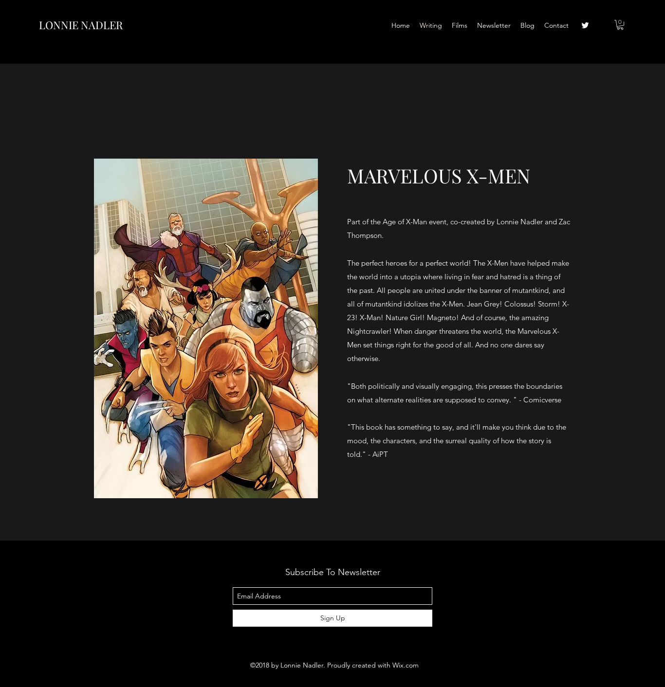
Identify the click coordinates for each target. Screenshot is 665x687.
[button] (620, 25)
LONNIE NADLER (81, 25)
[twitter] (585, 25)
